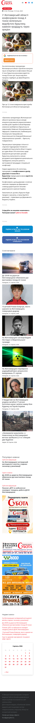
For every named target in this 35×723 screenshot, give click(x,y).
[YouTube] (25, 2)
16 (29, 659)
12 (13, 659)
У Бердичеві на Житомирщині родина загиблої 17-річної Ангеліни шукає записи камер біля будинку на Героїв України (17, 403)
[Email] (22, 2)
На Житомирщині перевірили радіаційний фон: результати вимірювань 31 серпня (15, 370)
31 (5, 667)
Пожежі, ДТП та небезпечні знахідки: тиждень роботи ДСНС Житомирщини (16, 490)
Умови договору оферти (10, 715)
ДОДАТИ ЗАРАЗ (9, 60)
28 (21, 664)
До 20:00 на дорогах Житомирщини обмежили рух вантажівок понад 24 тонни (15, 277)
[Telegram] (32, 2)
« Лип (6, 672)
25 (9, 664)
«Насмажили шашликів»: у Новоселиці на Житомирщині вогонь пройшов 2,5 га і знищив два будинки (16, 436)
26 (13, 664)
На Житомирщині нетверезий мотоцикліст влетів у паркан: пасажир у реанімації (15, 464)
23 (29, 662)
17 (5, 662)
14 (21, 659)
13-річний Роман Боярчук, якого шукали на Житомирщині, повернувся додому (16, 308)
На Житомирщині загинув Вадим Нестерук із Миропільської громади (16, 339)
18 (9, 662)
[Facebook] (29, 2)
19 (13, 662)
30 (29, 664)
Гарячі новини (7, 473)
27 (17, 664)
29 (25, 664)
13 (17, 659)
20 (17, 662)
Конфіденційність (8, 718)
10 (5, 659)
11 (9, 659)
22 (25, 662)
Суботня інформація (9, 460)
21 (21, 662)
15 (25, 659)
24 (5, 664)
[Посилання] (6, 2)
